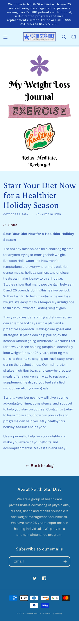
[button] (5, 37)
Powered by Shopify (52, 613)
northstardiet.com (33, 613)
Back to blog (42, 465)
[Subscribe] (65, 561)
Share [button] (12, 225)
